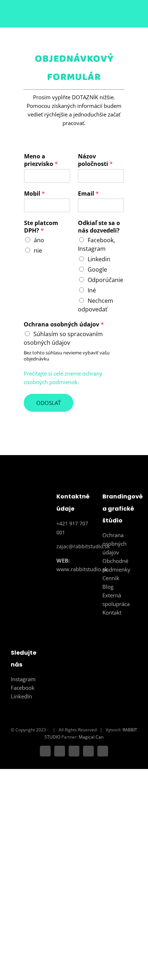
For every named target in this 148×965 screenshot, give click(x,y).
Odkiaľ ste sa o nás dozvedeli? (99, 226)
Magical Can (91, 737)
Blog (108, 586)
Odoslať (48, 402)
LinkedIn (21, 696)
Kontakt (111, 612)
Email (88, 193)
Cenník (110, 578)
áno (39, 240)
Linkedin (99, 259)
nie (38, 250)
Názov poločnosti (95, 160)
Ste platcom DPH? (41, 226)
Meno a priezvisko (41, 160)
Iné (92, 290)
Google (97, 269)
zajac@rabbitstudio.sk (83, 546)
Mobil (34, 193)
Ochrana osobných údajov (64, 324)
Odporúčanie (105, 280)
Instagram (23, 679)
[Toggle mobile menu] (134, 16)
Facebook (22, 687)
